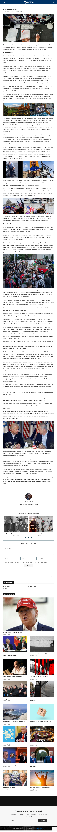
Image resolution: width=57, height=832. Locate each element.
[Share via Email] (30, 490)
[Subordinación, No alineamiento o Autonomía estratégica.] (42, 755)
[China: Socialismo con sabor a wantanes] (16, 524)
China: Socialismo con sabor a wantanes (16, 533)
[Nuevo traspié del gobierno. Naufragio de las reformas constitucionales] (15, 644)
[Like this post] (26, 490)
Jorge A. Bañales (10, 11)
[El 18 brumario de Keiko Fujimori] (41, 524)
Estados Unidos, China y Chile (11, 765)
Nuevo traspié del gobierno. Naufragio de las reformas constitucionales (14, 654)
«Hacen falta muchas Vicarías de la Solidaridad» (39, 699)
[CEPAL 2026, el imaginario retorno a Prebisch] (42, 734)
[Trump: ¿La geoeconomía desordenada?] (15, 734)
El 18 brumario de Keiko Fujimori (41, 533)
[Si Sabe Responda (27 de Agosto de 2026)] (42, 712)
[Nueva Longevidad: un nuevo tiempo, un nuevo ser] (15, 667)
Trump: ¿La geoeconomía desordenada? (13, 744)
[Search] (53, 2)
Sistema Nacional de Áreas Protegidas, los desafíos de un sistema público (14, 722)
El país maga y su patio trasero (12, 632)
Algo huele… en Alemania (9, 787)
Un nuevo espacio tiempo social (38, 653)
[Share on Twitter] (29, 490)
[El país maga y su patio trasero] (28, 614)
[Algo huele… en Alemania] (15, 778)
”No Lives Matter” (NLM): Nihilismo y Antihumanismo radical (39, 677)
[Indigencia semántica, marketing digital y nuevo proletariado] (42, 778)
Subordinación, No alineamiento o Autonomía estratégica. (41, 765)
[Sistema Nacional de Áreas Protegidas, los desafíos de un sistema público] (15, 712)
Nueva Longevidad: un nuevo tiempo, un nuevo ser (13, 677)
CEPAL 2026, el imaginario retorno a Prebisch (41, 744)
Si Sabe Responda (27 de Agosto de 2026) (40, 721)
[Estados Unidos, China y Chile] (15, 755)
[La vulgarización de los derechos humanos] (15, 689)
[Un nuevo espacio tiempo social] (42, 644)
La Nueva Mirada (40, 828)
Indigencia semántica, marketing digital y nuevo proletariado (40, 788)
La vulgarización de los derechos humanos (14, 699)
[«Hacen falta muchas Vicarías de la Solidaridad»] (42, 689)
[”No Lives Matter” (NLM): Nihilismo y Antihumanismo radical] (42, 667)
